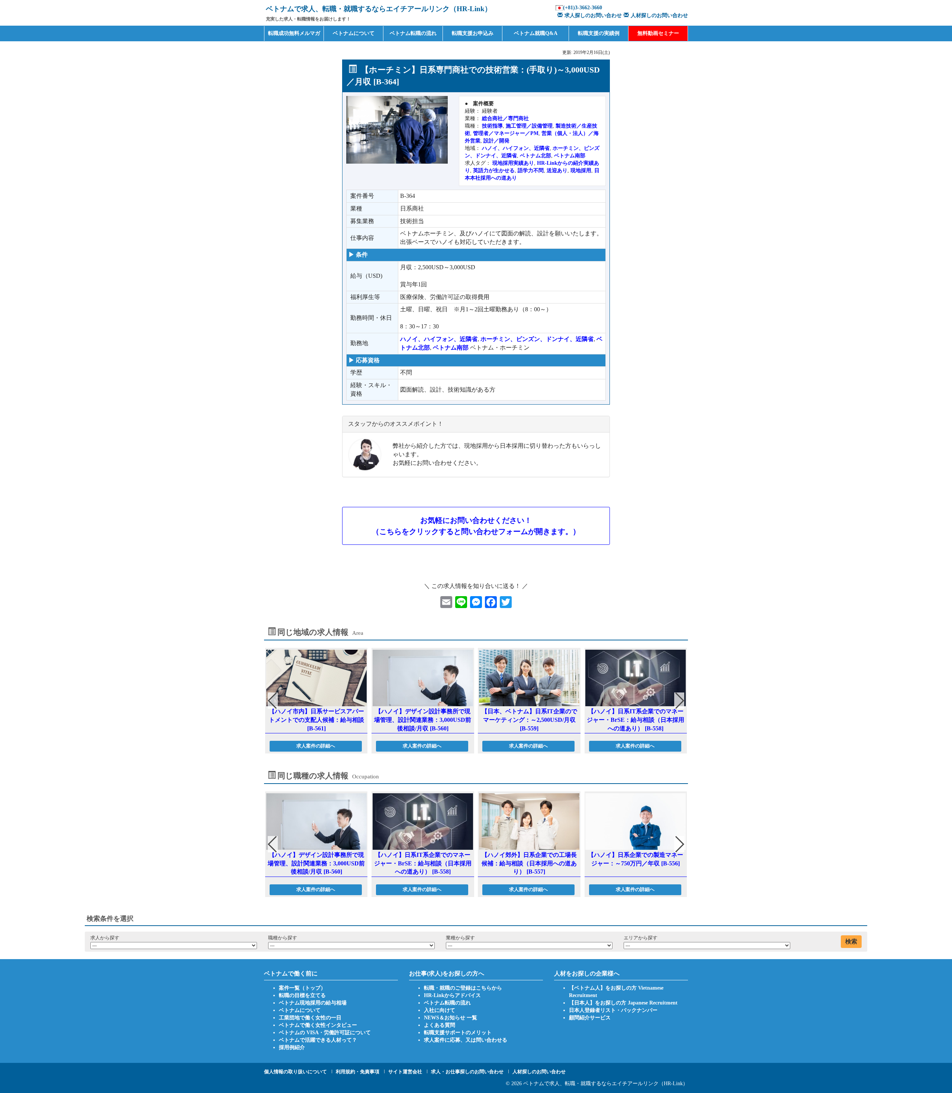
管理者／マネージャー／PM (505, 133)
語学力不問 (531, 170)
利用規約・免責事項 (357, 1071)
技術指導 (492, 126)
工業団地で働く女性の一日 (310, 1017)
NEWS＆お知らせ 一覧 (450, 1017)
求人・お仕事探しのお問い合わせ (467, 1071)
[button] (679, 700)
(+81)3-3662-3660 (582, 7)
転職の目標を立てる (302, 995)
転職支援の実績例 (599, 33)
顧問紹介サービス (590, 1017)
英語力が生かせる (494, 170)
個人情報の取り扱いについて (295, 1071)
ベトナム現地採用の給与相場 (313, 1003)
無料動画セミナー (658, 33)
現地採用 (580, 170)
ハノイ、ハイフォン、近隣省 (516, 148)
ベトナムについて (353, 33)
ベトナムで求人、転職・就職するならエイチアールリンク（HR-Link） (605, 1083)
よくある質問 (439, 1025)
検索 (851, 941)
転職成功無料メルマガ (294, 33)
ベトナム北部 (535, 155)
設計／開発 (496, 141)
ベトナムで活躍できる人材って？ (318, 1040)
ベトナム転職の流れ (413, 33)
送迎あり (557, 170)
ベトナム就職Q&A (535, 33)
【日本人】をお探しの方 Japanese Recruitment (623, 1003)
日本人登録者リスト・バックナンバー (613, 1010)
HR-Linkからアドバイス (452, 995)
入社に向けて (439, 1010)
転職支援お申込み (472, 33)
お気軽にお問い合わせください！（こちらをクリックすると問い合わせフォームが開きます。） (476, 526)
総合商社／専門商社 (505, 118)
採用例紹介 (292, 1047)
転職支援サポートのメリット (458, 1032)
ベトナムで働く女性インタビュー (318, 1025)
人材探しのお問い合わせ (659, 15)
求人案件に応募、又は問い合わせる (465, 1040)
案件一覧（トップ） (302, 988)
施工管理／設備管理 (529, 126)
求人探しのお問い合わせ (593, 15)
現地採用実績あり (513, 163)
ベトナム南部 (569, 155)
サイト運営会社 (405, 1071)
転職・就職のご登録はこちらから (463, 988)
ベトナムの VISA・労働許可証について (325, 1032)
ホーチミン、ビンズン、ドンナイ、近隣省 (537, 339)
